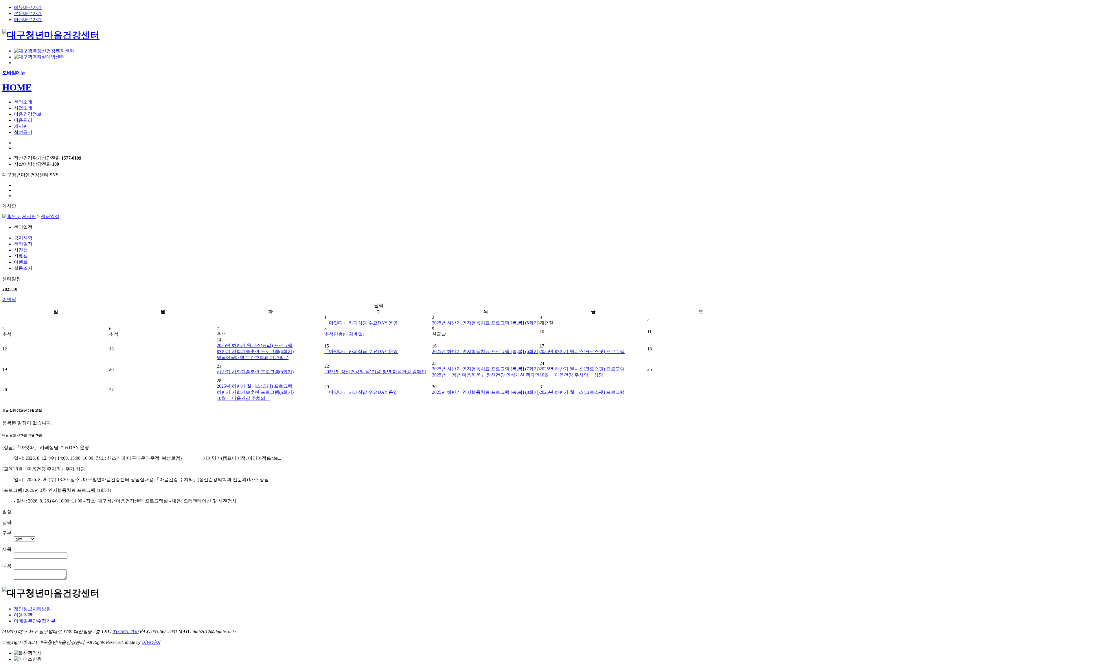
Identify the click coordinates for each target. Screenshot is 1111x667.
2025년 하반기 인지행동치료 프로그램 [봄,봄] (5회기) (486, 322)
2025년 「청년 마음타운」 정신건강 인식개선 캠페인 (486, 374)
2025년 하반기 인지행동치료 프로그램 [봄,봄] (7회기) (486, 368)
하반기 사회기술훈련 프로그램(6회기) (255, 392)
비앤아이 (151, 642)
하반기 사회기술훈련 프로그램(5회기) (255, 371)
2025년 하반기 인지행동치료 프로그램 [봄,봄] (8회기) (486, 392)
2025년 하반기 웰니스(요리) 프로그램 (255, 345)
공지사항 (23, 237)
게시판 (29, 216)
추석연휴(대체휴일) (344, 334)
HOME (17, 87)
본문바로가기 (28, 13)
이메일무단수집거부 (35, 620)
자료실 (21, 256)
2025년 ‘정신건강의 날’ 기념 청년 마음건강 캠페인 (375, 371)
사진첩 (21, 249)
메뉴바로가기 (28, 7)
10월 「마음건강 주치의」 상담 (571, 374)
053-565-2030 (126, 631)
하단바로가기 (28, 19)
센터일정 (50, 216)
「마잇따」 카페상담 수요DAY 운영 (361, 322)
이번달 (9, 299)
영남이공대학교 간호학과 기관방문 (252, 357)
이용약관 (23, 614)
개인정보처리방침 (32, 608)
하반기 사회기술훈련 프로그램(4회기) (255, 351)
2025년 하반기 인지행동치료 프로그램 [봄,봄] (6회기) (486, 351)
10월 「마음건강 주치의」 (243, 398)
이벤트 (21, 262)
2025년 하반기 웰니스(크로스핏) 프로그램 (582, 351)
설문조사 (23, 268)
